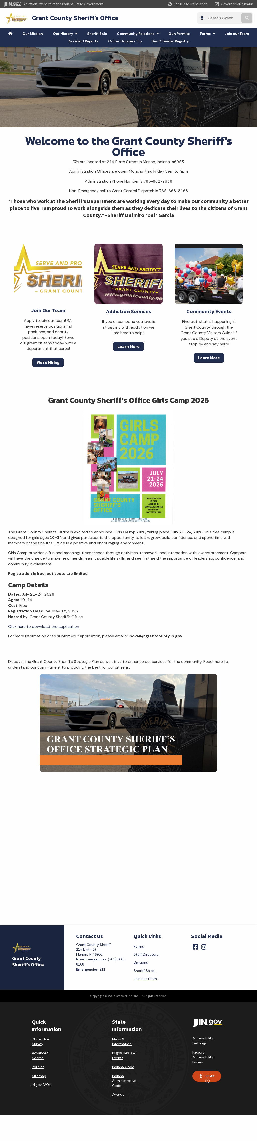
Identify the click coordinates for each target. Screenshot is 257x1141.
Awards (118, 1094)
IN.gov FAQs (41, 1084)
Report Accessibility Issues (202, 1057)
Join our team (145, 978)
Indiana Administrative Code (124, 1081)
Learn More (128, 346)
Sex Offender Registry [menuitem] (170, 41)
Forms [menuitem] (209, 33)
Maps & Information (122, 1041)
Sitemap (39, 1076)
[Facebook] (195, 947)
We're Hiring (48, 362)
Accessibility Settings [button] (202, 1040)
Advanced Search (40, 1055)
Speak (210, 1076)
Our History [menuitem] (66, 33)
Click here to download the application (43, 626)
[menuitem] (10, 33)
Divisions (141, 962)
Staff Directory (146, 954)
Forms (139, 946)
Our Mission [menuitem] (32, 33)
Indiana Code (123, 1067)
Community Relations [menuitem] (139, 33)
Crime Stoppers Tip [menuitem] (125, 41)
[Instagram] (203, 947)
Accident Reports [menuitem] (83, 41)
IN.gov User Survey (41, 1041)
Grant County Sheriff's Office (75, 18)
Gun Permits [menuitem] (179, 33)
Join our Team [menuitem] (237, 33)
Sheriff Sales (144, 970)
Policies (38, 1067)
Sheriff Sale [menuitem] (97, 33)
